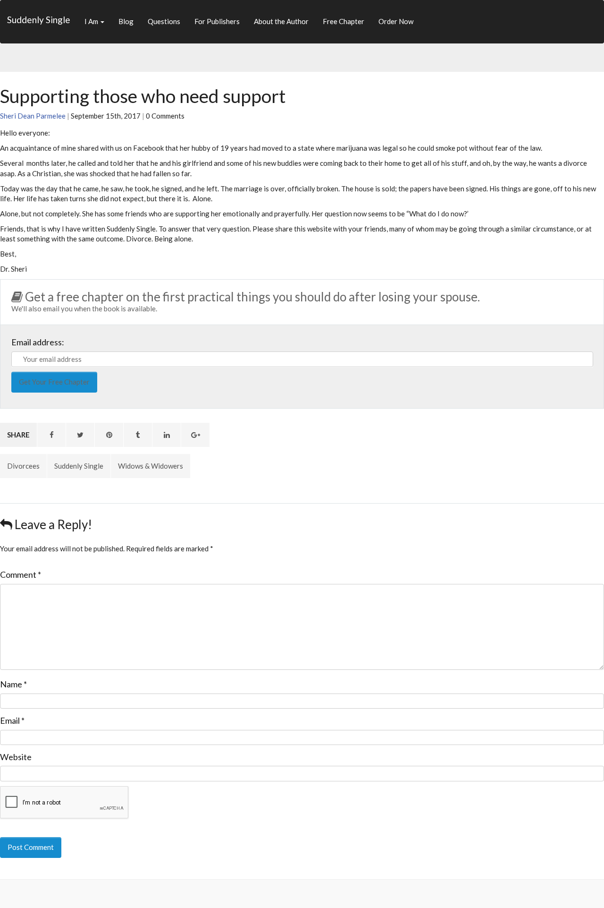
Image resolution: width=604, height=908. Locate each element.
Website (16, 757)
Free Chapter (343, 21)
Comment (20, 574)
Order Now (395, 21)
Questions (164, 21)
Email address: (37, 342)
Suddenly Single (38, 19)
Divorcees (23, 466)
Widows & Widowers (150, 466)
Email (12, 720)
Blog (126, 21)
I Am (92, 21)
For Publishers (217, 21)
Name (13, 684)
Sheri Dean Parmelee (33, 115)
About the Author (281, 21)
